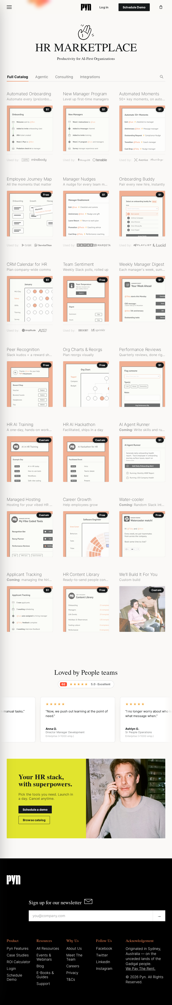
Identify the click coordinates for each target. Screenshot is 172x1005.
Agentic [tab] (41, 77)
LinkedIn (103, 962)
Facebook (104, 948)
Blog (40, 966)
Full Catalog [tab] (17, 77)
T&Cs (70, 979)
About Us (74, 948)
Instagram (104, 968)
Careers (72, 966)
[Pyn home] (86, 7)
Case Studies (18, 955)
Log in (103, 7)
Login (11, 968)
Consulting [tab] (64, 77)
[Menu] (9, 7)
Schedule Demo (134, 7)
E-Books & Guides (45, 975)
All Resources (47, 948)
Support (43, 984)
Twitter (102, 955)
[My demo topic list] (160, 7)
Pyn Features (18, 948)
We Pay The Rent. (140, 968)
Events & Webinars (44, 957)
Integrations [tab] (90, 77)
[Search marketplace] (161, 76)
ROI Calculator (18, 962)
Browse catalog (34, 820)
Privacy (72, 973)
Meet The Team (74, 957)
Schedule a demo (35, 809)
